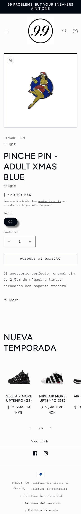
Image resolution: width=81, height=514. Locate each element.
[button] (6, 31)
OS (11, 221)
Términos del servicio (43, 503)
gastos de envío (49, 201)
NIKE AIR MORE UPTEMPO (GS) (19, 398)
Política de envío (43, 510)
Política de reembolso (49, 488)
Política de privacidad (43, 496)
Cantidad (11, 232)
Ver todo (41, 441)
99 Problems (35, 482)
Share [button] (14, 300)
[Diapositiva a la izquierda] (30, 429)
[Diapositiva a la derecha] (51, 429)
